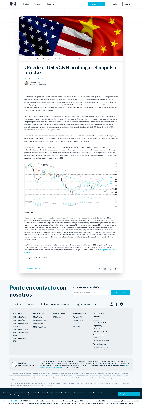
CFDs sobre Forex (19, 317)
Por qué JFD (77, 317)
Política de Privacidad (101, 341)
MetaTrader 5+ (38, 324)
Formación (38, 4)
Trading (26, 4)
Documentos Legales (100, 331)
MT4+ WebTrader (40, 320)
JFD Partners (57, 317)
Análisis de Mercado (37, 59)
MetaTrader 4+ (38, 317)
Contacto (76, 326)
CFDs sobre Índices (20, 320)
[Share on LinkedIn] (105, 269)
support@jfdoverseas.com (57, 304)
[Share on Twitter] (110, 269)
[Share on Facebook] (115, 269)
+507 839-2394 (88, 304)
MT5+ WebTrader (40, 327)
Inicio (26, 59)
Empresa (50, 4)
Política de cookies (100, 344)
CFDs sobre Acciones (21, 329)
